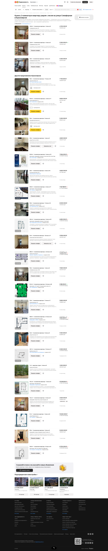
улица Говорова (43, 399)
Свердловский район (50, 507)
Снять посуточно (49, 518)
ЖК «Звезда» (32, 190)
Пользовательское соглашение (46, 534)
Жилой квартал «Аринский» (35, 173)
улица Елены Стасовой (34, 205)
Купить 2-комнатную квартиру (68, 522)
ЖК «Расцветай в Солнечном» (36, 222)
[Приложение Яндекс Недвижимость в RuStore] (92, 542)
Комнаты (16, 522)
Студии (80, 506)
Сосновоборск (65, 511)
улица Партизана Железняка (35, 237)
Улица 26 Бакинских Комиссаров (21, 511)
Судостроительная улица (20, 509)
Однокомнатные (82, 509)
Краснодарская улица (19, 504)
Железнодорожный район (51, 509)
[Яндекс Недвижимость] (21, 2)
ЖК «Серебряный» (33, 287)
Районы (32, 520)
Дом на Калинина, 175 (34, 303)
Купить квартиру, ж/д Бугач (68, 525)
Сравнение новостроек (35, 518)
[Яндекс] (91, 548)
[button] (67, 2)
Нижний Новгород (34, 511)
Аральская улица (18, 502)
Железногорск (65, 507)
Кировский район (50, 502)
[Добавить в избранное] (43, 34)
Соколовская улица (33, 172)
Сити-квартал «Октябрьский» (36, 449)
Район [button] (80, 9)
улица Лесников (33, 80)
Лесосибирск (65, 502)
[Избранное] (65, 2)
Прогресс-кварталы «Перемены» (36, 254)
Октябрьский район (50, 504)
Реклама (25, 534)
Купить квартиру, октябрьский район (69, 520)
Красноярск (32, 156)
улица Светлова (33, 334)
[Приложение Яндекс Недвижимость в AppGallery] (90, 542)
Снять (47, 520)
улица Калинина (33, 302)
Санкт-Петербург (34, 504)
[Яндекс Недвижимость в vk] (88, 534)
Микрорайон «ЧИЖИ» (34, 319)
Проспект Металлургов (19, 506)
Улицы (32, 524)
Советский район (50, 506)
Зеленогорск (65, 506)
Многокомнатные (82, 504)
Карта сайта (72, 534)
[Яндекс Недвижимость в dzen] (90, 534)
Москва (32, 502)
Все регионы (33, 525)
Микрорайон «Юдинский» (35, 384)
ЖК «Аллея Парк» (33, 157)
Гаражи (16, 518)
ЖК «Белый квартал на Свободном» (37, 352)
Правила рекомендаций (59, 534)
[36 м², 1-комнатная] (22, 177)
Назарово (64, 504)
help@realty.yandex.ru (39, 541)
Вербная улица (33, 351)
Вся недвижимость (18, 534)
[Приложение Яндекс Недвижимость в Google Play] (88, 542)
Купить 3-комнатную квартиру (68, 527)
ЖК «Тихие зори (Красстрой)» (36, 82)
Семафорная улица (33, 28)
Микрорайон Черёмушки (51, 511)
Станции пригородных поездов (37, 522)
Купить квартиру (65, 518)
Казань (32, 509)
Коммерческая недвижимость (21, 520)
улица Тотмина (46, 432)
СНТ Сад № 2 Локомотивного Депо (42, 286)
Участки (16, 524)
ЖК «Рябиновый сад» (34, 206)
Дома (16, 525)
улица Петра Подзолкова (35, 318)
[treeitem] (18, 5)
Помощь (66, 534)
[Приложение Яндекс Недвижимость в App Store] (86, 542)
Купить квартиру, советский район (69, 524)
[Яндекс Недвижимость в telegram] (92, 534)
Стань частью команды (33, 534)
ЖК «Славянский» (33, 101)
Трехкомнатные (82, 502)
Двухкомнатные (82, 507)
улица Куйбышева (33, 100)
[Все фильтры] (16, 9)
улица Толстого (33, 140)
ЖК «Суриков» (33, 417)
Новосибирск (33, 506)
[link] (91, 2)
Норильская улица (33, 367)
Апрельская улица (33, 253)
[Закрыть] (92, 9)
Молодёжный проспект (34, 120)
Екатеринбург (33, 507)
